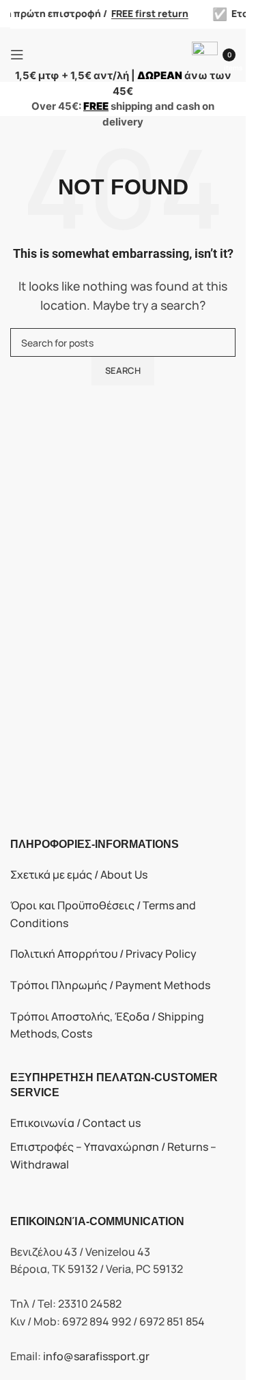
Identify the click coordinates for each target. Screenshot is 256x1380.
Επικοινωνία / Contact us (75, 1122)
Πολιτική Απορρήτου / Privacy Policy (103, 953)
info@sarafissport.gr (96, 1356)
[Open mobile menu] (17, 54)
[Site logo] (110, 53)
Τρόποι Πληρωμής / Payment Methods (110, 985)
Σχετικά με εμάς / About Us (78, 874)
